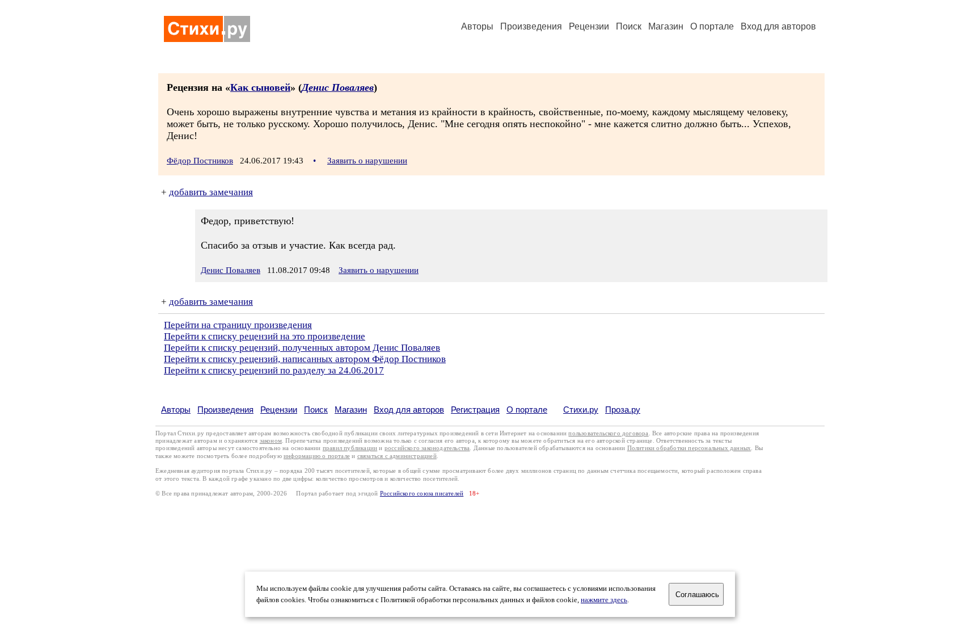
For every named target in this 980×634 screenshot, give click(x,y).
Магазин (665, 26)
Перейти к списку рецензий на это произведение (264, 336)
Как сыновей (260, 87)
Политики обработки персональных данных (689, 448)
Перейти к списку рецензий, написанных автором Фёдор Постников (305, 359)
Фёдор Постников (200, 160)
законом (271, 441)
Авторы (477, 26)
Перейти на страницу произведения (238, 325)
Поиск (628, 26)
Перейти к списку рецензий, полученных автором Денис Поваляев (302, 347)
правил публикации (350, 448)
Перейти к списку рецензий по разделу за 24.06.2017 (274, 370)
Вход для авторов (778, 26)
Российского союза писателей (421, 493)
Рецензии (589, 26)
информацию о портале (317, 456)
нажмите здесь (604, 600)
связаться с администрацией (397, 456)
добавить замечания (211, 192)
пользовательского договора (608, 433)
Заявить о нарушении (367, 160)
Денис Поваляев (338, 87)
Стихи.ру (580, 409)
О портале (526, 409)
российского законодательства (427, 448)
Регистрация (475, 409)
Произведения (531, 26)
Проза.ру (622, 409)
